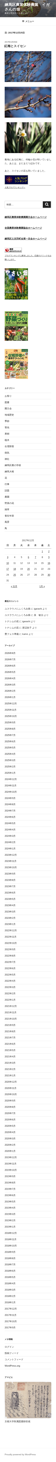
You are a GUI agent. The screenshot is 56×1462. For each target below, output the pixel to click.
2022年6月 (10, 968)
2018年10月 (11, 1245)
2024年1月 (10, 848)
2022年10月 (11, 943)
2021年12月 (11, 1006)
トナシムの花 (12, 621)
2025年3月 (10, 760)
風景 (7, 522)
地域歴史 (9, 414)
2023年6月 (10, 892)
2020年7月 (10, 1113)
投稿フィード (12, 1353)
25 (14, 574)
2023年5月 (10, 899)
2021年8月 (10, 1031)
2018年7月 (10, 1264)
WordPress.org (12, 1365)
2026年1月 (10, 697)
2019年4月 (10, 1207)
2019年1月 (10, 1226)
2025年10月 (11, 716)
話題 (7, 490)
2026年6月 (10, 665)
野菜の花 (9, 503)
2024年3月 (10, 836)
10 (7, 563)
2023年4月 (10, 905)
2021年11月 (10, 1012)
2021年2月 (10, 1069)
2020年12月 (11, 1081)
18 (14, 569)
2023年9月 (10, 873)
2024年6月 (10, 817)
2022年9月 (10, 949)
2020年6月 (10, 1119)
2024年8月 (10, 804)
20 (28, 569)
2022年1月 (10, 999)
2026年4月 (10, 678)
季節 (7, 421)
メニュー (29, 21)
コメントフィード (14, 1359)
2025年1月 (10, 773)
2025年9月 (10, 722)
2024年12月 (11, 779)
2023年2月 (10, 918)
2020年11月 (10, 1088)
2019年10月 (11, 1170)
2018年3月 (10, 1289)
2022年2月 (10, 993)
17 (7, 569)
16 (49, 563)
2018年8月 (10, 1258)
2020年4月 (10, 1132)
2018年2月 (10, 1296)
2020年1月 (10, 1151)
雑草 (7, 509)
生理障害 (9, 446)
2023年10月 (11, 867)
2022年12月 (11, 930)
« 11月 (14, 586)
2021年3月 (10, 1063)
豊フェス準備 (12, 634)
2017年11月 (10, 1315)
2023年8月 (10, 880)
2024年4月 (10, 829)
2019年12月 (11, 1157)
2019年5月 (10, 1201)
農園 (7, 496)
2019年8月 (10, 1182)
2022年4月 (10, 980)
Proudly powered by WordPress (20, 1454)
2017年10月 (11, 1321)
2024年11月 (10, 785)
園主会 (8, 408)
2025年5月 (10, 747)
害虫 (7, 427)
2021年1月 (10, 1075)
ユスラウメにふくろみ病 (17, 608)
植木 (7, 440)
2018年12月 (11, 1233)
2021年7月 (10, 1037)
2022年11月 (10, 936)
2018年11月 (10, 1239)
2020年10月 (11, 1094)
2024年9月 (10, 798)
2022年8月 (10, 955)
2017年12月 (11, 1308)
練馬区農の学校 (13, 465)
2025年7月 (10, 735)
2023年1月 (10, 924)
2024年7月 (10, 810)
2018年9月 (10, 1252)
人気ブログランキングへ (15, 187)
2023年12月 (11, 855)
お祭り (8, 396)
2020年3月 (10, 1138)
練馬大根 (9, 471)
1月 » (42, 586)
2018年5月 (10, 1277)
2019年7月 (10, 1189)
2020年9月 (10, 1100)
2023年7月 (10, 886)
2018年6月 (10, 1270)
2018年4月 (10, 1283)
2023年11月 (10, 861)
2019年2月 (10, 1220)
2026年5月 (10, 672)
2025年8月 (10, 728)
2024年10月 (11, 792)
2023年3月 (10, 911)
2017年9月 (10, 1327)
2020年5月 (10, 1126)
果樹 (7, 433)
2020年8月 (10, 1107)
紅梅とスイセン (15, 46)
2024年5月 (10, 823)
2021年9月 (10, 1025)
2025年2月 (10, 766)
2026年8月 (10, 653)
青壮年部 (9, 515)
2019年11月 (10, 1163)
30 (49, 574)
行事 (7, 484)
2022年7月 (10, 962)
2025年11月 (10, 709)
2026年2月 (10, 691)
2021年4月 (10, 1056)
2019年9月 (10, 1176)
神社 (7, 459)
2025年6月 (10, 741)
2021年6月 (10, 1044)
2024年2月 (10, 842)
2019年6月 (10, 1195)
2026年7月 (10, 659)
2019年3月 (10, 1214)
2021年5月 (10, 1050)
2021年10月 (11, 1018)
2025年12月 (11, 703)
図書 (7, 402)
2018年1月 (10, 1302)
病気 (7, 452)
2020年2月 (10, 1145)
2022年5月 (10, 974)
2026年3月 (10, 684)
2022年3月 (10, 987)
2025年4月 (10, 754)
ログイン (9, 1346)
